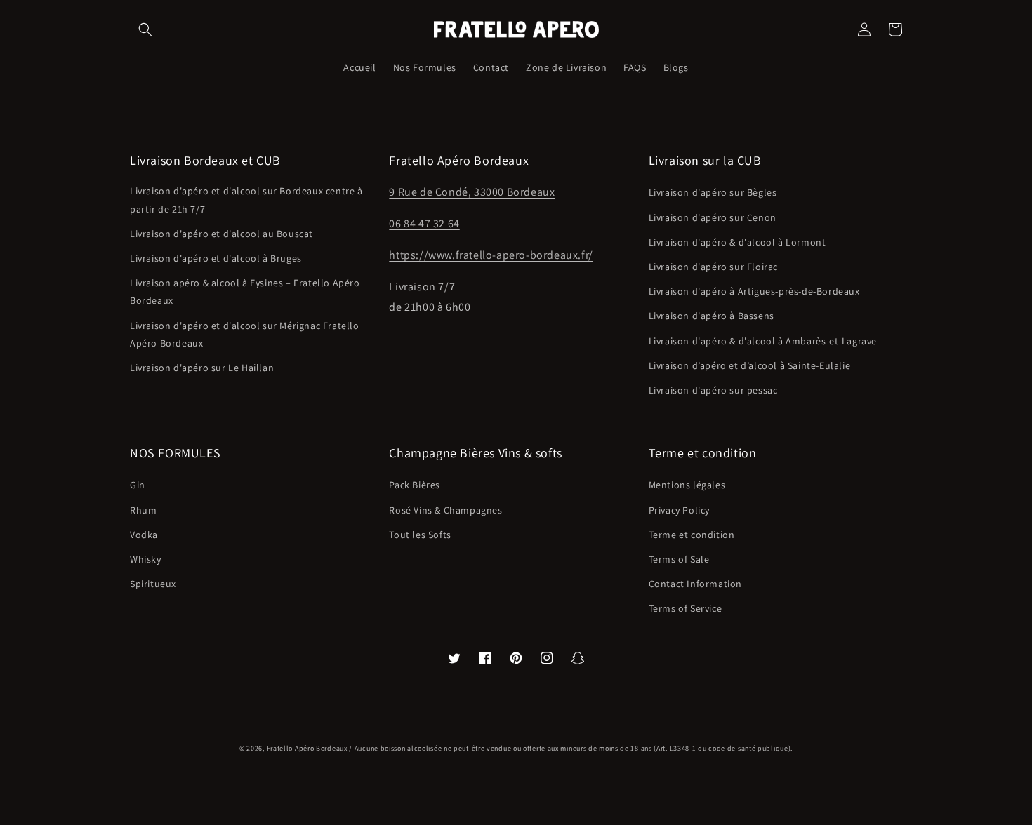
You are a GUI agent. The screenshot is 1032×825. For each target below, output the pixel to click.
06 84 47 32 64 (424, 223)
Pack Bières (414, 484)
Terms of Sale (679, 559)
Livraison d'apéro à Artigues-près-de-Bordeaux (754, 291)
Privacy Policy (679, 510)
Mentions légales (687, 484)
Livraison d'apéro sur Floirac (713, 266)
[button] (145, 29)
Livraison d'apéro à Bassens (711, 315)
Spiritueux (153, 583)
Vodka (144, 534)
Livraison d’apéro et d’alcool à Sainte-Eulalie (750, 365)
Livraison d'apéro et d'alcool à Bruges (216, 258)
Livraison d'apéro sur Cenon (712, 217)
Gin (137, 484)
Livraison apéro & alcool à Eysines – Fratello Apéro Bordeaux (245, 291)
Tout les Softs (420, 534)
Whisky (145, 559)
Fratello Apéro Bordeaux (307, 748)
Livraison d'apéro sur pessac (713, 390)
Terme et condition (692, 534)
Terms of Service (685, 608)
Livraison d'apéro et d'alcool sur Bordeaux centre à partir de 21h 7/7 (246, 200)
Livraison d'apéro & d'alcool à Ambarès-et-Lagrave (763, 341)
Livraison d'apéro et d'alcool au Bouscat (221, 233)
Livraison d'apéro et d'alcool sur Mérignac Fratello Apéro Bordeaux (244, 334)
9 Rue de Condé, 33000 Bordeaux (472, 192)
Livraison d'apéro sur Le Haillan (202, 367)
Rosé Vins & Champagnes (445, 510)
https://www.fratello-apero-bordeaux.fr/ (491, 255)
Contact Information (695, 583)
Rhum (143, 510)
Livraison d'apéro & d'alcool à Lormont (737, 242)
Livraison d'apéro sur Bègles (713, 192)
